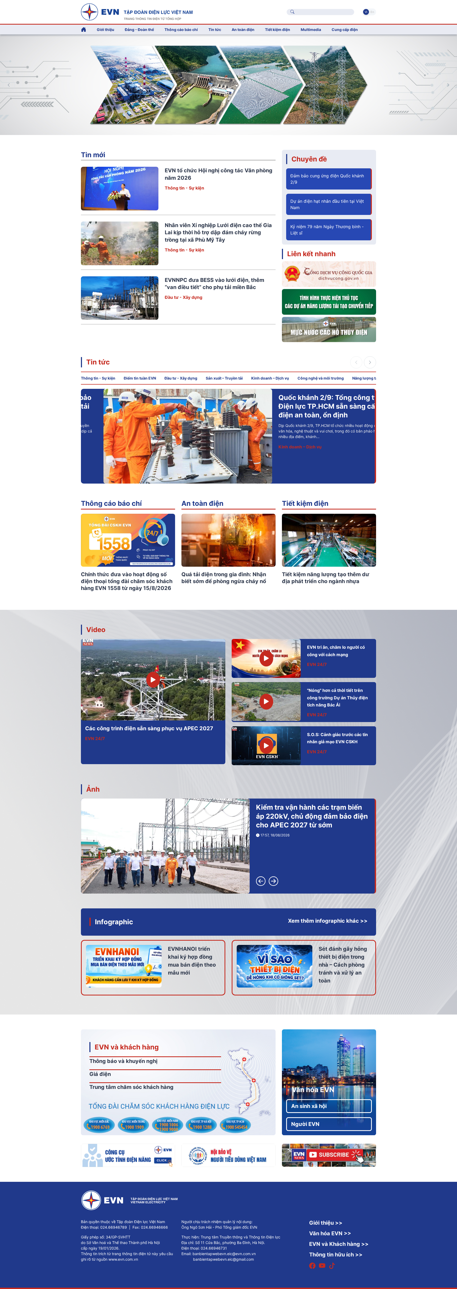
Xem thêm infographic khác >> (328, 921)
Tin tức (98, 362)
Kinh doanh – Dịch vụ (270, 378)
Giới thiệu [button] (105, 29)
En (372, 12)
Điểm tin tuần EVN (140, 378)
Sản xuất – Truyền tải (224, 378)
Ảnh (93, 789)
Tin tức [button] (214, 29)
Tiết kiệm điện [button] (277, 29)
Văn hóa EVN (313, 1089)
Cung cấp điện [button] (345, 29)
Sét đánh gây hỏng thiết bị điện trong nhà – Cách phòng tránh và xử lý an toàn (343, 965)
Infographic (114, 922)
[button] (448, 85)
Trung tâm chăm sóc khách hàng (131, 1087)
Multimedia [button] (311, 29)
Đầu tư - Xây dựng (183, 297)
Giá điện (100, 1074)
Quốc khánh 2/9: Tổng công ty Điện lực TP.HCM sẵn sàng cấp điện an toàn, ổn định (306, 406)
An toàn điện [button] (243, 29)
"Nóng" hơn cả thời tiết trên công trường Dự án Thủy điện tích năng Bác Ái (337, 697)
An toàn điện (202, 503)
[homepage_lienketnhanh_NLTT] (329, 301)
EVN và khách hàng (127, 1047)
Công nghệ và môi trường (321, 378)
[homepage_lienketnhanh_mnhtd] (329, 329)
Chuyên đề (309, 159)
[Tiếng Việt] (137, 11)
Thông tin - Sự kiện (184, 188)
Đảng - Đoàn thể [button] (139, 29)
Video (96, 629)
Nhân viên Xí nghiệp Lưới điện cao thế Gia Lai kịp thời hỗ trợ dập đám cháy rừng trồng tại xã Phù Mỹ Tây (218, 232)
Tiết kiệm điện (305, 503)
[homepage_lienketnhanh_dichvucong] (329, 273)
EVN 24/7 (95, 738)
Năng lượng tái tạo (368, 378)
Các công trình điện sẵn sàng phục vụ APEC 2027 (149, 728)
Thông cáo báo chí (181, 29)
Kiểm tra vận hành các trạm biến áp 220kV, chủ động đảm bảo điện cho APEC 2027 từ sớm (312, 816)
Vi (366, 12)
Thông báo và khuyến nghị (123, 1061)
